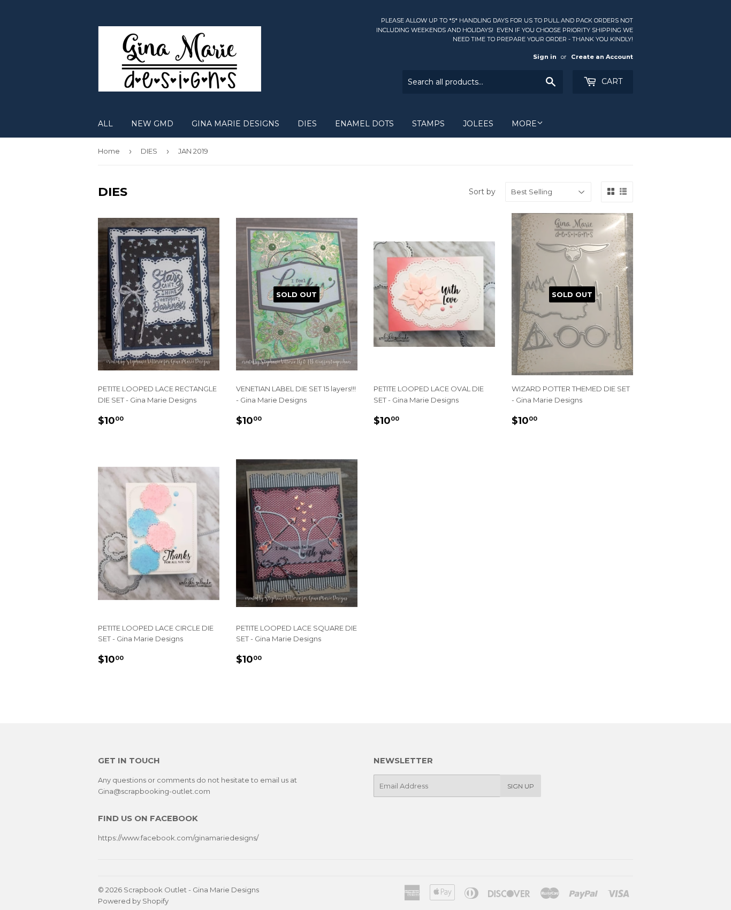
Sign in (545, 56)
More (524, 123)
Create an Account (602, 56)
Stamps (428, 123)
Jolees (478, 123)
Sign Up (520, 786)
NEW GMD (152, 123)
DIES (307, 123)
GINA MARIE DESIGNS (235, 123)
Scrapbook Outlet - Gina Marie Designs (191, 889)
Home (109, 151)
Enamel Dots (364, 123)
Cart (610, 81)
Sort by (482, 191)
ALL (105, 123)
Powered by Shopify (133, 901)
